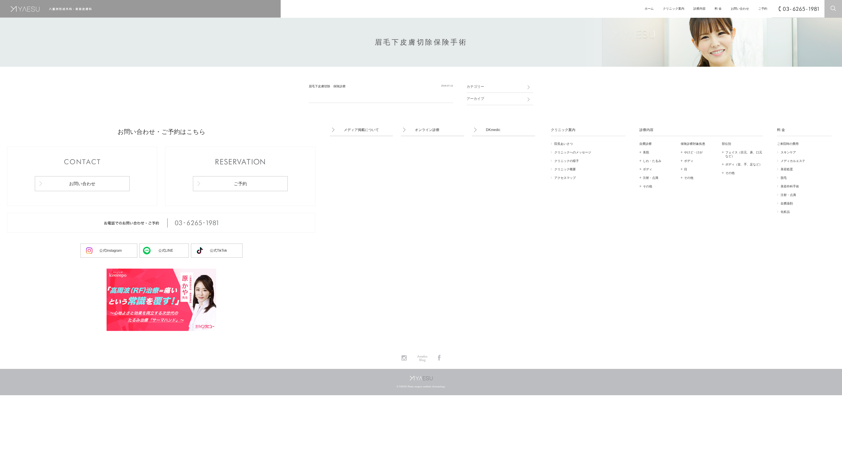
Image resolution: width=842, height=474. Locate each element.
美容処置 (787, 169)
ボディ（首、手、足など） (743, 164)
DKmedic (493, 130)
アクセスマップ (565, 178)
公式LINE (165, 250)
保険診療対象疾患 (693, 143)
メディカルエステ (793, 161)
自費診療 (645, 143)
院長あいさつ (563, 143)
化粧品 (785, 212)
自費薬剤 (787, 203)
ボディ (647, 169)
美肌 (646, 152)
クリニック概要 (565, 169)
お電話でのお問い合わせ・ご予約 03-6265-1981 (161, 223)
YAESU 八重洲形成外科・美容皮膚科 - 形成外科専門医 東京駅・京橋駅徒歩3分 (119, 9)
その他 (647, 186)
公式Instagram (110, 250)
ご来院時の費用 (788, 143)
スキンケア (788, 152)
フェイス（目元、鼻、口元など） (743, 154)
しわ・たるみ (652, 161)
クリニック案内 (673, 8)
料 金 (718, 8)
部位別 (726, 143)
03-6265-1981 (801, 9)
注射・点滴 (650, 178)
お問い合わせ (740, 8)
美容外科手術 (790, 186)
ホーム (649, 8)
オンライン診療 (427, 130)
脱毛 (784, 178)
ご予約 (762, 8)
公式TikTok (218, 250)
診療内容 (699, 8)
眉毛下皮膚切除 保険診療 (327, 86)
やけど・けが (693, 152)
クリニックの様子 (566, 161)
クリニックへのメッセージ (572, 152)
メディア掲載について (361, 130)
